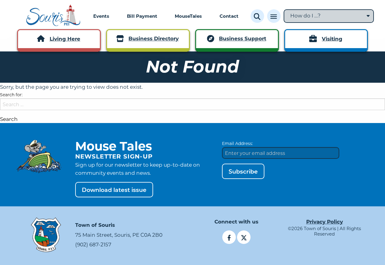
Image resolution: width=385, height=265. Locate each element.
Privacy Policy (324, 221)
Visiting (332, 38)
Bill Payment (142, 16)
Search (9, 119)
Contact (229, 16)
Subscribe (243, 171)
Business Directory (153, 38)
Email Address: (237, 143)
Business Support (242, 38)
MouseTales (188, 16)
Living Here (65, 38)
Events (101, 16)
